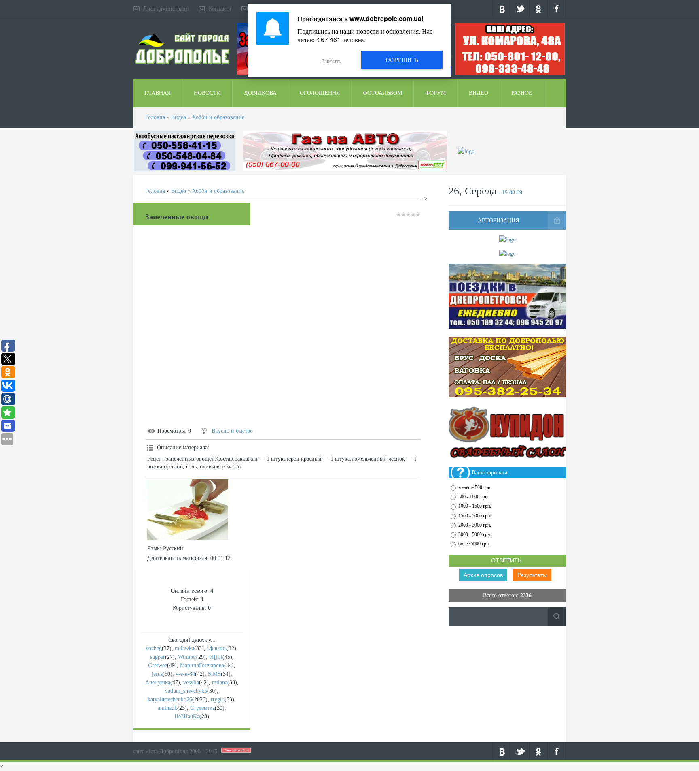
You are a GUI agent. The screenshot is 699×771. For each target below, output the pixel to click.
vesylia (191, 682)
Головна (155, 117)
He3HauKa (186, 716)
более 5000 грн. (474, 544)
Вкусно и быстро (232, 431)
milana (219, 682)
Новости (207, 93)
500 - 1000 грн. (473, 497)
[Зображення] (187, 509)
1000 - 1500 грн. (474, 506)
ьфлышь (217, 648)
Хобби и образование (218, 117)
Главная (157, 93)
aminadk (167, 708)
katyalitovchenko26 (170, 699)
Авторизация (498, 221)
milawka (184, 648)
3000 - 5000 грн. (474, 534)
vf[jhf (215, 657)
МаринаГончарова (202, 665)
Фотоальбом (382, 93)
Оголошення (320, 93)
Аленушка (157, 682)
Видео (478, 93)
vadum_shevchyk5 (186, 691)
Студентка (202, 708)
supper (157, 657)
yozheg (154, 648)
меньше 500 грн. (474, 487)
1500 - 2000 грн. (474, 516)
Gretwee (157, 665)
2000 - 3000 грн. (474, 525)
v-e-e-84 (185, 674)
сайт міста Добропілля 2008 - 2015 (175, 751)
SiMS (214, 674)
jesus (157, 674)
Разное (521, 93)
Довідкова (260, 93)
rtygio (218, 699)
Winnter (187, 657)
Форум (435, 93)
